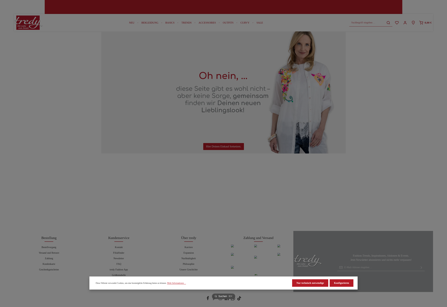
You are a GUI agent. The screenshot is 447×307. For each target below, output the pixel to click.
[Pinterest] (214, 299)
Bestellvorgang (49, 247)
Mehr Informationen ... (176, 283)
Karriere (189, 247)
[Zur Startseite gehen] (28, 22)
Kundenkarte (49, 264)
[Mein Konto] (405, 23)
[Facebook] (208, 299)
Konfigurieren (341, 283)
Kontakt (119, 247)
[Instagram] (220, 299)
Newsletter (118, 258)
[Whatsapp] (233, 299)
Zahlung (49, 258)
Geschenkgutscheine (49, 269)
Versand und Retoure (49, 253)
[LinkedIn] (227, 299)
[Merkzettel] (397, 23)
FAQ (118, 264)
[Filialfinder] (413, 23)
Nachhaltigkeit (188, 258)
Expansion (189, 253)
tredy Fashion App (119, 269)
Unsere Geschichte (188, 269)
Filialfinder (118, 253)
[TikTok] (239, 299)
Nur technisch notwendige (310, 283)
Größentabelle (119, 275)
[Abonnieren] (421, 267)
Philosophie (188, 264)
